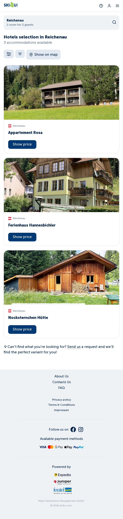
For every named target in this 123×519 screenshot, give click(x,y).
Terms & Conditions (61, 404)
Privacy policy (61, 399)
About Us (61, 376)
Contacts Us (61, 382)
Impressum (61, 410)
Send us (74, 347)
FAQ (61, 388)
